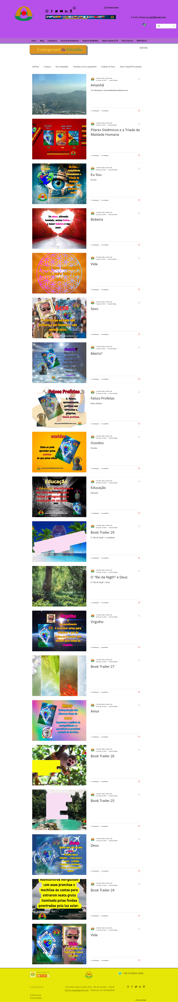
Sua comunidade (62, 66)
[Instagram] (47, 11)
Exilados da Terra (108, 66)
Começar (47, 66)
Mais (122, 66)
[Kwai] (71, 11)
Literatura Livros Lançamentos (85, 66)
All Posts (35, 66)
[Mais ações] (139, 79)
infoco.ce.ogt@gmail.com (152, 17)
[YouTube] (61, 11)
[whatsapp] (74, 8)
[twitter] (56, 11)
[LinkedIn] (66, 11)
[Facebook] (52, 11)
